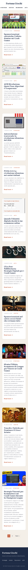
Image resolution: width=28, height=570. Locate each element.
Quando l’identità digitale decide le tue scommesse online (13, 221)
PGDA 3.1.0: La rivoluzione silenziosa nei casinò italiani (14, 173)
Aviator (11, 7)
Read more (7, 55)
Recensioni (19, 7)
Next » (17, 536)
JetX (26, 7)
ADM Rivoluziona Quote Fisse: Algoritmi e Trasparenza (14, 86)
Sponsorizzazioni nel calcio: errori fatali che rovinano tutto (13, 319)
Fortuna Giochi (14, 3)
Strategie (3, 7)
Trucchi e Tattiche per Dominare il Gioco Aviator (14, 430)
